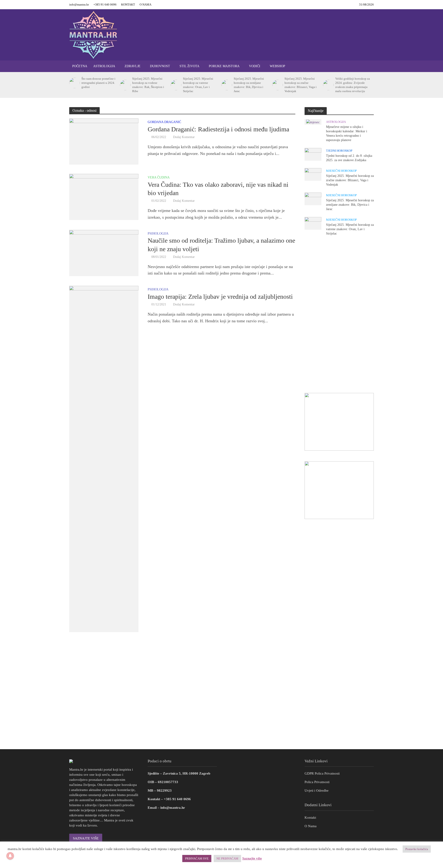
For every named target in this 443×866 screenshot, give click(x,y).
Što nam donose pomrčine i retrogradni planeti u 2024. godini (98, 83)
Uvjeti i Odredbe (317, 790)
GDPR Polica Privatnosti (322, 773)
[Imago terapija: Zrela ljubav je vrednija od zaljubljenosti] (103, 458)
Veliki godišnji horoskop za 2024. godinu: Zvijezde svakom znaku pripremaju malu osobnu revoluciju (352, 85)
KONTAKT (128, 4)
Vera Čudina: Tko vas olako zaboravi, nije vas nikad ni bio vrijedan (218, 188)
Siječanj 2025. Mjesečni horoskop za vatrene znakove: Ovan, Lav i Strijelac (198, 85)
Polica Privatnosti (317, 782)
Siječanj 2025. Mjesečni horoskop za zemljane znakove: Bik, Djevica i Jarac (249, 85)
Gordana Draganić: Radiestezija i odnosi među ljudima (218, 129)
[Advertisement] (339, 314)
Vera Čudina (159, 177)
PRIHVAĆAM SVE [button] (197, 858)
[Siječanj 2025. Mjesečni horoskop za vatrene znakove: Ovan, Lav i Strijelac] (176, 85)
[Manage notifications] (10, 856)
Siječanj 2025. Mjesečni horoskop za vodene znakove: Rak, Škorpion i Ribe (148, 85)
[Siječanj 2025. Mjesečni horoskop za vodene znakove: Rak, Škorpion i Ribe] (125, 85)
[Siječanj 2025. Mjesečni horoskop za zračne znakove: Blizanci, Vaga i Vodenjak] (277, 85)
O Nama (311, 826)
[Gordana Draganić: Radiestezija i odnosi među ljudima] (103, 141)
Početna (79, 66)
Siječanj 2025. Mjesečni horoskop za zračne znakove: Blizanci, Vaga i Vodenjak (300, 85)
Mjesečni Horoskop (341, 170)
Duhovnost (160, 66)
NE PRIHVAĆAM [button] (227, 858)
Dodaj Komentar (184, 137)
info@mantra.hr (79, 4)
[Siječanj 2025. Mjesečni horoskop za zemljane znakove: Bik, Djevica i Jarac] (226, 85)
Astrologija (104, 66)
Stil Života (189, 66)
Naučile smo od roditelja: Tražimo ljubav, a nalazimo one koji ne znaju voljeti (221, 244)
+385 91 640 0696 (105, 4)
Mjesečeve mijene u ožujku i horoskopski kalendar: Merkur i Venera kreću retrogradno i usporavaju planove (346, 133)
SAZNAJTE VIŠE (86, 838)
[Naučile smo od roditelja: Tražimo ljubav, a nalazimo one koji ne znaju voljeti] (103, 252)
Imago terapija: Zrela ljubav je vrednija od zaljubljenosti (220, 296)
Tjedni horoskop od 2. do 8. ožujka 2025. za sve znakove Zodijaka (349, 158)
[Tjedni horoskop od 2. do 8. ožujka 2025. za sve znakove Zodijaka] (313, 154)
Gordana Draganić (164, 122)
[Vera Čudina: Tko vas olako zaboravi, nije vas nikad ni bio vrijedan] (103, 196)
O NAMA (145, 4)
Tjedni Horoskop (339, 150)
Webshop (277, 66)
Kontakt (310, 817)
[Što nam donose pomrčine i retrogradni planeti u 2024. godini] (74, 83)
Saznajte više (252, 858)
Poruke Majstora (224, 66)
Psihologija (158, 233)
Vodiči (254, 66)
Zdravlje (133, 66)
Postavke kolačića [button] (416, 849)
